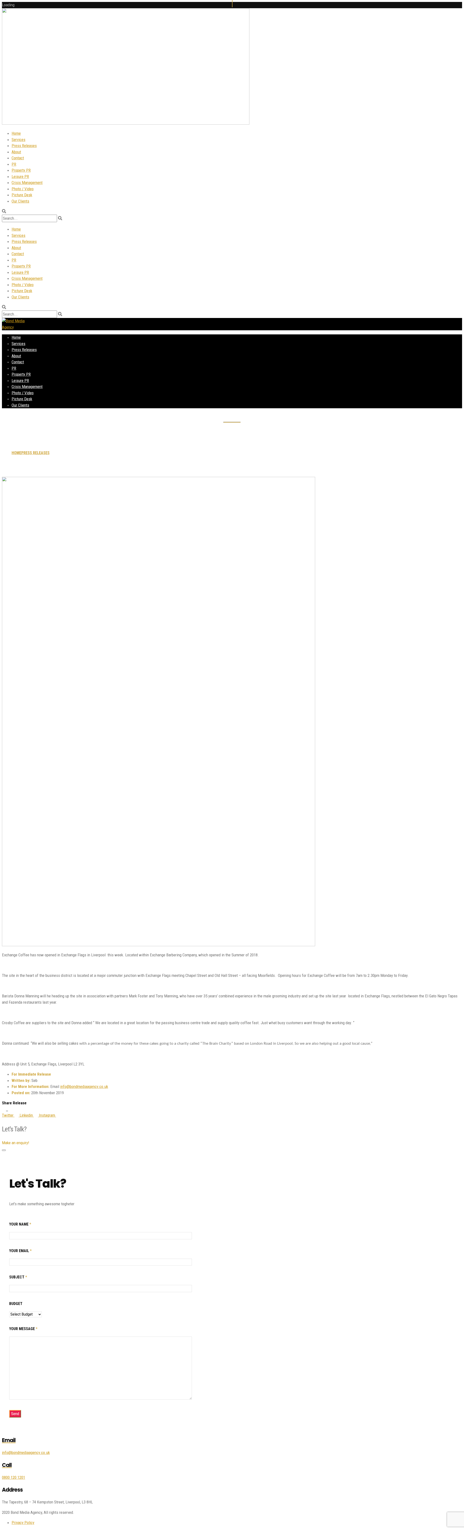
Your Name (20, 1224)
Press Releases (24, 145)
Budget (15, 1303)
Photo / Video (23, 188)
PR (14, 164)
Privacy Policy (23, 1522)
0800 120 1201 (13, 1477)
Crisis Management (27, 182)
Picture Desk (22, 194)
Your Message (23, 1328)
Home (16, 133)
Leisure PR (20, 176)
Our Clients (20, 201)
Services (18, 139)
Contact (18, 157)
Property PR (21, 170)
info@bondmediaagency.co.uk (84, 1086)
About (16, 151)
